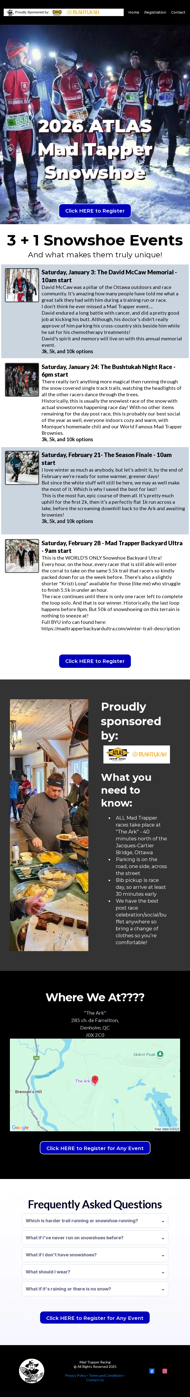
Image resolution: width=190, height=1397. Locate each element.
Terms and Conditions (105, 1375)
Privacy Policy (75, 1375)
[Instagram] (164, 1371)
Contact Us (95, 1380)
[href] (95, 1085)
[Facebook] (151, 1371)
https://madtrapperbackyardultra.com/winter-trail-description (111, 628)
